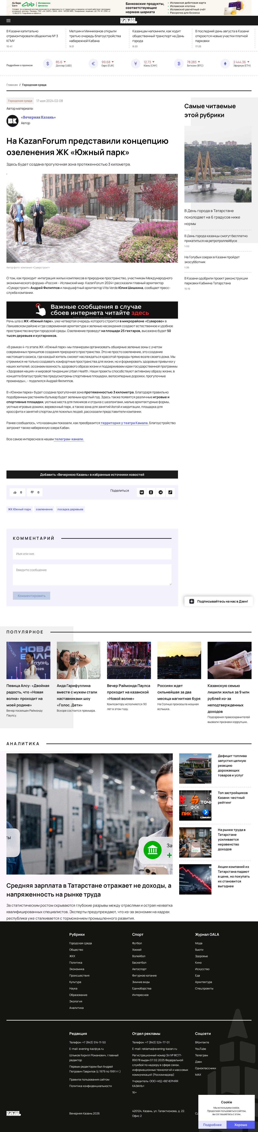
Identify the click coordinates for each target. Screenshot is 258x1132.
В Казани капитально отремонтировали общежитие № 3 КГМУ (32, 36)
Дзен (198, 1062)
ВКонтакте (202, 1042)
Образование (78, 995)
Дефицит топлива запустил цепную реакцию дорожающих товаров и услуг (232, 765)
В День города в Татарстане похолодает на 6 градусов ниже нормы (212, 217)
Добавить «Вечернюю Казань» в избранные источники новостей (92, 474)
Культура (75, 982)
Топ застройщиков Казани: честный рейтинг (233, 798)
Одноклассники (205, 1068)
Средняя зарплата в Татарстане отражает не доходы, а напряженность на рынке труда (88, 889)
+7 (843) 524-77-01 (157, 1042)
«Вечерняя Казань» (38, 117)
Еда (197, 975)
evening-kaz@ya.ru (91, 1049)
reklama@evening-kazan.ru (159, 1049)
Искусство (202, 969)
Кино (198, 962)
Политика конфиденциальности (90, 1086)
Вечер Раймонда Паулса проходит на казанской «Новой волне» (128, 692)
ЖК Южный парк (19, 509)
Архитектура (203, 982)
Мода (198, 943)
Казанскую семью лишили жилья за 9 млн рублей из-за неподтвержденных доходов (228, 698)
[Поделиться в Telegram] (160, 492)
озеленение (44, 509)
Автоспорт (139, 969)
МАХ (198, 1074)
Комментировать (32, 595)
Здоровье (201, 956)
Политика (75, 962)
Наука (73, 988)
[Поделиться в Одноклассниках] (151, 492)
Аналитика (23, 743)
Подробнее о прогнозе (19, 65)
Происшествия (79, 975)
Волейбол (138, 956)
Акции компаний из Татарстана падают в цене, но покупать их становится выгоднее (234, 876)
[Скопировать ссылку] (170, 492)
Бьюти (199, 949)
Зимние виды (141, 982)
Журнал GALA (207, 934)
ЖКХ (72, 956)
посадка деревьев (70, 509)
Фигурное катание (144, 975)
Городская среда (34, 85)
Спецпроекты (204, 988)
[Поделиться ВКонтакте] (141, 492)
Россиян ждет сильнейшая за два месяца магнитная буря (179, 692)
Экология (75, 1001)
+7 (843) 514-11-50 (94, 1042)
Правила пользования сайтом (89, 1079)
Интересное (140, 995)
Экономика (76, 969)
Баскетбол (139, 962)
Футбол (137, 943)
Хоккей (136, 949)
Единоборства (141, 988)
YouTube (200, 1049)
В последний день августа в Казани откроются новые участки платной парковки (222, 36)
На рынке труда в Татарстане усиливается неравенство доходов (232, 839)
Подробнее (212, 1125)
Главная (12, 85)
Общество (76, 949)
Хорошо (240, 1125)
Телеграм (201, 1055)
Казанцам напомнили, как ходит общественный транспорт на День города (158, 36)
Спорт (138, 934)
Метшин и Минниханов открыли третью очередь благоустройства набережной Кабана (95, 36)
